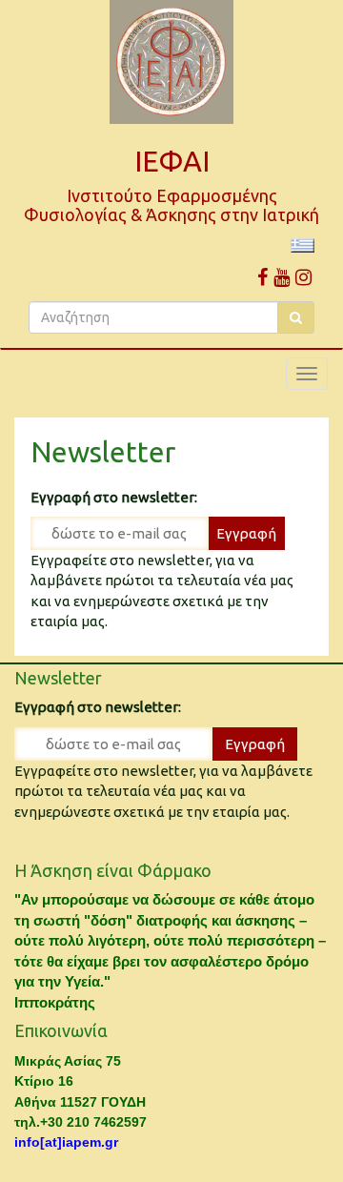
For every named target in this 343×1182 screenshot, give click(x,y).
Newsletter (102, 452)
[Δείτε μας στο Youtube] (281, 277)
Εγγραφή (246, 533)
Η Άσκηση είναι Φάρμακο (113, 870)
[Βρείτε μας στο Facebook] (262, 277)
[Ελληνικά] (302, 244)
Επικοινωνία (61, 1030)
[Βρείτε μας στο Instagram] (303, 277)
